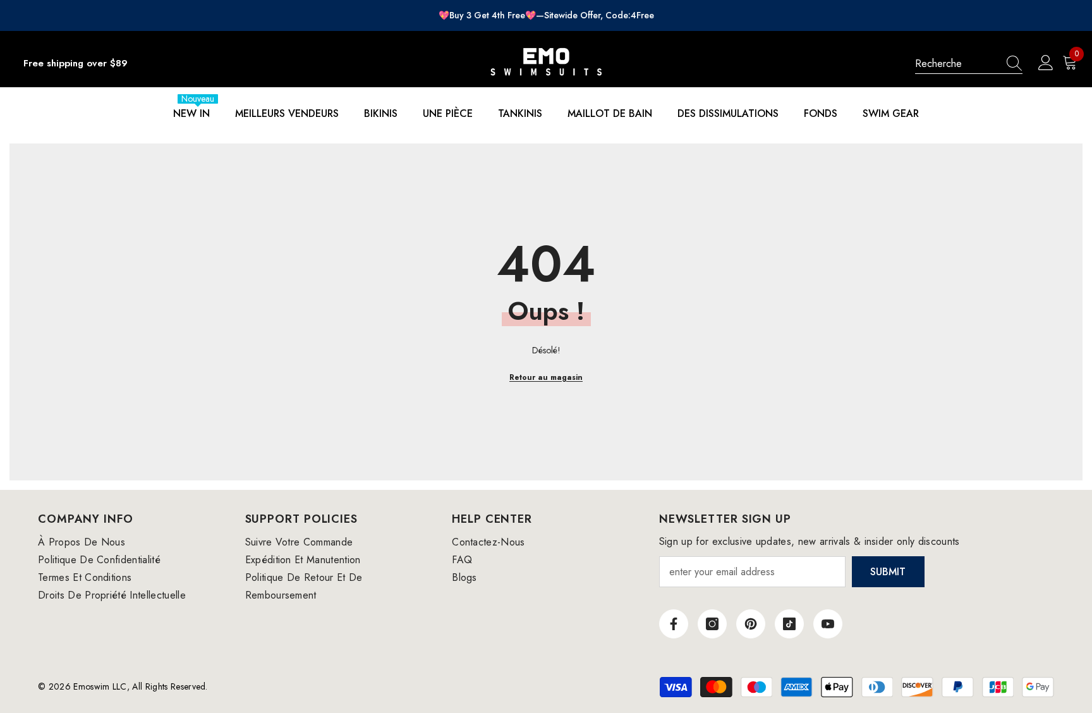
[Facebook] (673, 623)
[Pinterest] (750, 623)
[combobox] (956, 63)
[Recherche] (968, 64)
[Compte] (1045, 63)
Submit (888, 571)
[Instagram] (712, 623)
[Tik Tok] (789, 623)
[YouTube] (827, 623)
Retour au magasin (546, 377)
